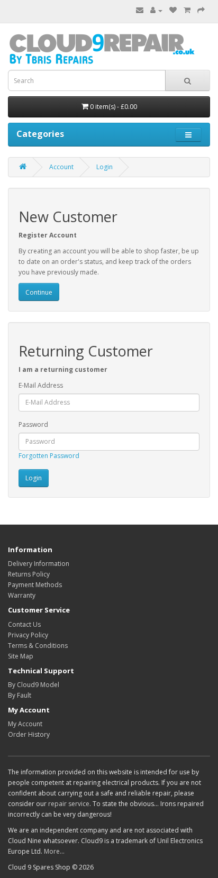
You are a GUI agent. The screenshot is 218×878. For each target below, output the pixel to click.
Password (33, 424)
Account (61, 166)
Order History (29, 734)
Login (104, 166)
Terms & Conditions (38, 645)
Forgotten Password (49, 455)
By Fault (19, 695)
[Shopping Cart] (187, 10)
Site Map (20, 656)
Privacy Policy (28, 634)
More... (54, 851)
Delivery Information (38, 563)
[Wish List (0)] (173, 10)
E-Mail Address (41, 385)
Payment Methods (35, 584)
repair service (68, 803)
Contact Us (24, 624)
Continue (38, 292)
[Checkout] (201, 10)
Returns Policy (29, 574)
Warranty (21, 595)
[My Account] (156, 10)
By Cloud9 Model (33, 684)
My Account (25, 723)
